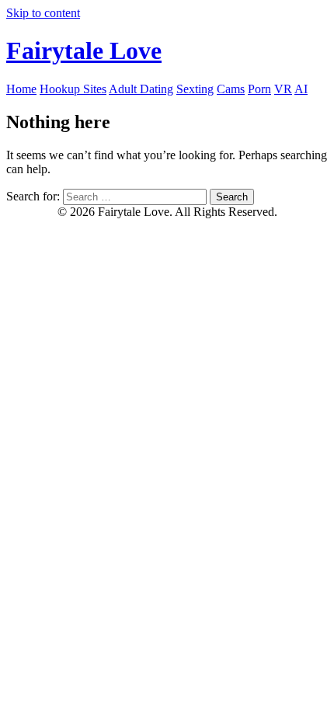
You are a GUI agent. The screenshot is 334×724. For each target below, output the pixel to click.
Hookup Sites (73, 89)
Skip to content (43, 12)
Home (21, 89)
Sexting (195, 89)
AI (301, 89)
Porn (259, 89)
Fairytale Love (84, 50)
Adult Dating (141, 89)
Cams (231, 89)
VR (283, 89)
